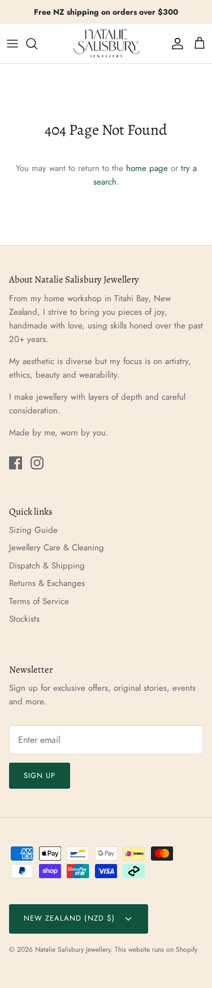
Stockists (24, 619)
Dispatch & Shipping (47, 565)
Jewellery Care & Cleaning (56, 547)
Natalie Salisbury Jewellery (72, 949)
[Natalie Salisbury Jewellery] (106, 43)
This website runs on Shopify (156, 949)
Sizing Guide (33, 530)
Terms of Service (39, 601)
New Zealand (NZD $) (71, 918)
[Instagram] (37, 462)
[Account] (174, 43)
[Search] (37, 43)
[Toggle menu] (12, 43)
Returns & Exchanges (47, 583)
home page (147, 168)
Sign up (39, 775)
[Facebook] (15, 462)
